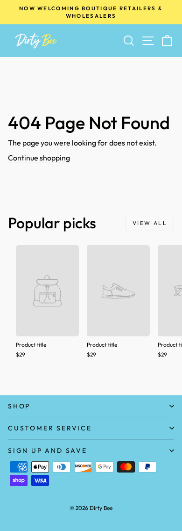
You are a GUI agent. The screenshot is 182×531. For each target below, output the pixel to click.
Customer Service (50, 428)
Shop (19, 406)
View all (150, 222)
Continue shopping (39, 157)
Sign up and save (47, 450)
